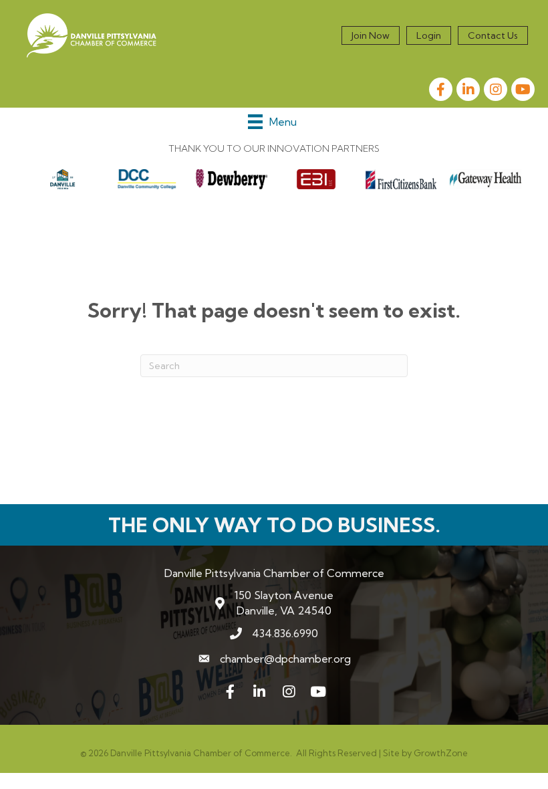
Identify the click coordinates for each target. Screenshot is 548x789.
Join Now (371, 35)
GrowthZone (441, 753)
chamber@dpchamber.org (285, 658)
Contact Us (493, 35)
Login (428, 35)
